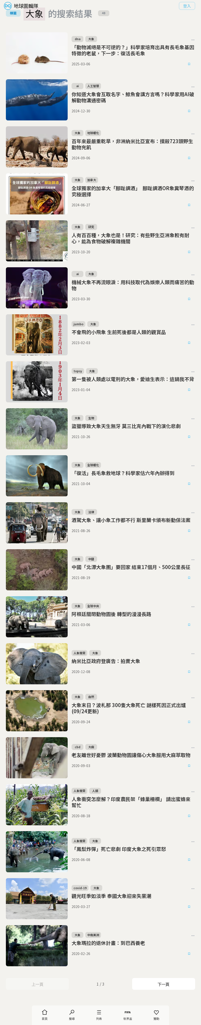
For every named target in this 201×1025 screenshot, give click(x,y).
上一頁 (37, 984)
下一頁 (163, 984)
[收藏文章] (189, 64)
